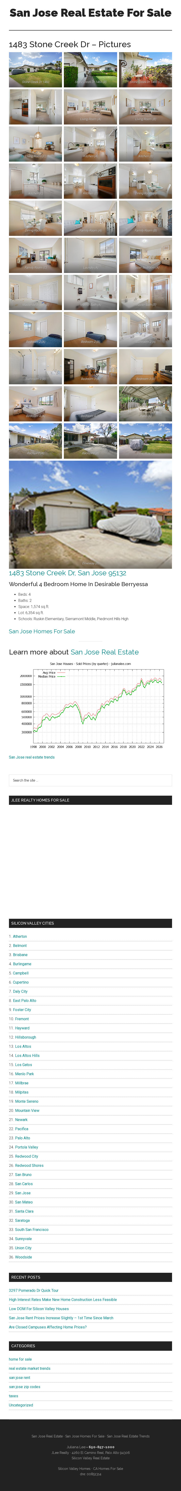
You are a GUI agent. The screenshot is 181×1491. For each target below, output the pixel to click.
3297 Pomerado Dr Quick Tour (33, 1290)
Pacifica (21, 1129)
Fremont (22, 1019)
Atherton (20, 936)
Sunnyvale (23, 1239)
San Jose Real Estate (105, 652)
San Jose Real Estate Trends (128, 1436)
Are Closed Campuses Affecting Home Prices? (48, 1327)
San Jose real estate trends (32, 757)
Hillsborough (25, 1037)
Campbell (21, 973)
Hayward (22, 1028)
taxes (13, 1396)
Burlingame (22, 964)
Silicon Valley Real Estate (91, 1458)
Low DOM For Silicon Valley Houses (39, 1309)
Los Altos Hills (27, 1055)
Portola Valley (26, 1147)
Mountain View (27, 1110)
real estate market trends (29, 1368)
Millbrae (22, 1083)
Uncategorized (21, 1405)
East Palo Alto (24, 1000)
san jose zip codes (24, 1387)
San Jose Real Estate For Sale (91, 12)
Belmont (20, 945)
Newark (21, 1119)
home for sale (20, 1359)
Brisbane (20, 955)
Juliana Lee (76, 1447)
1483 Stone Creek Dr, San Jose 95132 (67, 573)
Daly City (20, 991)
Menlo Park (24, 1074)
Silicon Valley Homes (74, 1469)
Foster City (22, 1010)
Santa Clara (24, 1211)
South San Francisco (32, 1229)
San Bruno (23, 1174)
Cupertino (21, 982)
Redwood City (26, 1156)
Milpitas (22, 1092)
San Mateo (24, 1202)
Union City (23, 1248)
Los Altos (23, 1046)
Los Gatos (23, 1065)
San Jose (23, 1193)
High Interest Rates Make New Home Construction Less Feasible (63, 1299)
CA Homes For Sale (108, 1469)
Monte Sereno (26, 1101)
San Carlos (24, 1184)
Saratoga (22, 1220)
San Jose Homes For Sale (42, 631)
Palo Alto (22, 1138)
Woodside (23, 1257)
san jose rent (19, 1377)
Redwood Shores (29, 1165)
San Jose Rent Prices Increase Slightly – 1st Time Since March (61, 1318)
